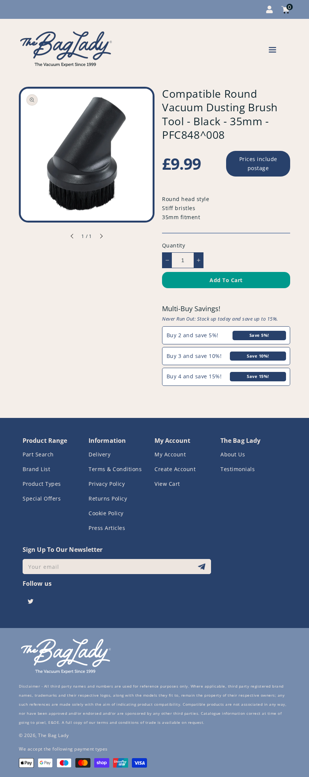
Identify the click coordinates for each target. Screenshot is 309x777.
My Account (170, 454)
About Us (232, 454)
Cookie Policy (106, 513)
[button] (272, 51)
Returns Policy (108, 498)
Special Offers (42, 498)
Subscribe (202, 566)
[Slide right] (101, 237)
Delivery (99, 454)
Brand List (36, 469)
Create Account (175, 469)
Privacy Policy (107, 483)
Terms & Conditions (115, 469)
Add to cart (226, 280)
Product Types (42, 483)
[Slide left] (72, 237)
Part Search (38, 454)
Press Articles (107, 527)
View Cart (167, 483)
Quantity (173, 245)
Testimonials (237, 469)
